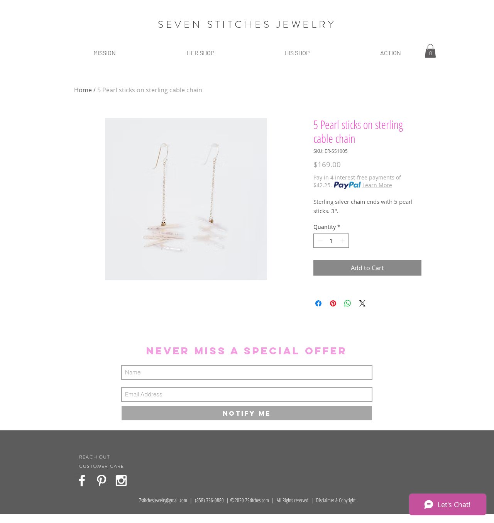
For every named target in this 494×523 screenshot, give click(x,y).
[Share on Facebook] (318, 303)
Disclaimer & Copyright (335, 500)
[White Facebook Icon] (82, 480)
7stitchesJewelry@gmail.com (163, 500)
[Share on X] (362, 303)
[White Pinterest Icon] (101, 480)
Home (83, 90)
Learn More (377, 185)
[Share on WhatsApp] (347, 303)
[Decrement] (319, 240)
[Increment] (343, 240)
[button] (200, 52)
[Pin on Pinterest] (333, 303)
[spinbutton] (331, 240)
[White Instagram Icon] (121, 480)
